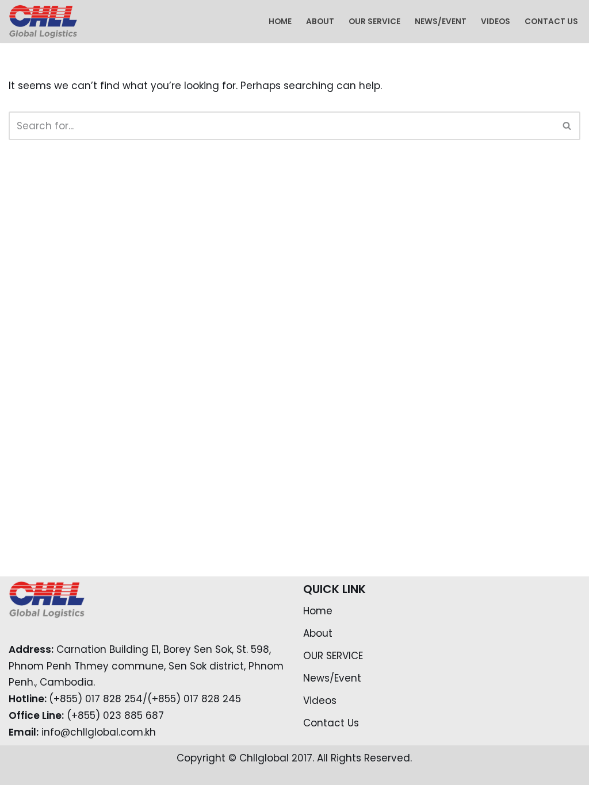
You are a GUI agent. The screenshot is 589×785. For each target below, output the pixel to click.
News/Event (440, 21)
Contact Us (551, 21)
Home (280, 21)
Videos (495, 21)
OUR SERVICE (374, 21)
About (320, 21)
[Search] (567, 125)
